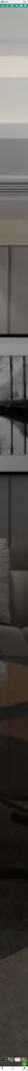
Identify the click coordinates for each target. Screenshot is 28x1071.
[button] (12, 1068)
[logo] (5, 2)
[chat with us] (24, 1064)
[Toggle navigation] (24, 1)
